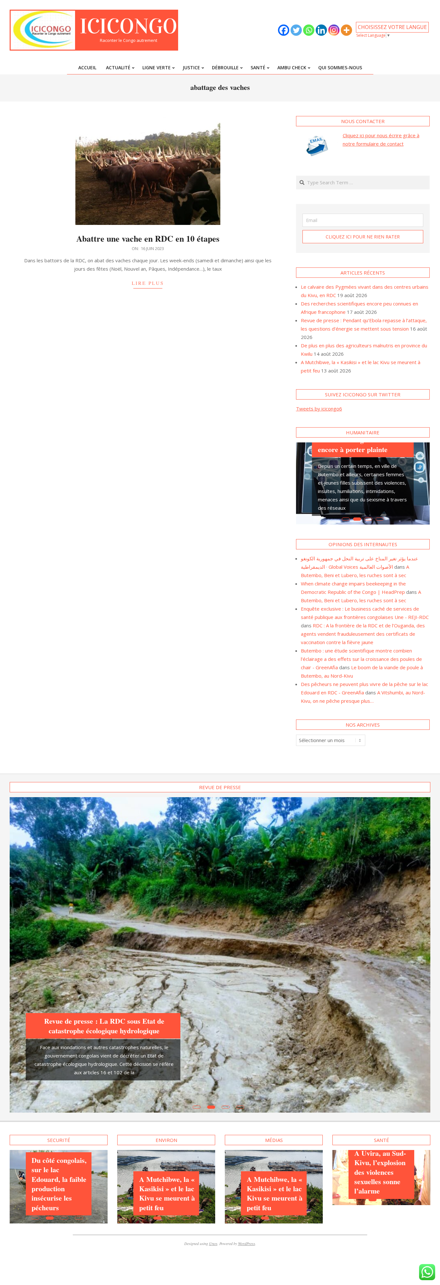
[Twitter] (296, 30)
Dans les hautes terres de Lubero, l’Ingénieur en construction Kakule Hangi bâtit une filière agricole (273, 1099)
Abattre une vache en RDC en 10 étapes (147, 238)
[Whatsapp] (308, 30)
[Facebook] (283, 30)
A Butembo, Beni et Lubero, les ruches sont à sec (165, 1082)
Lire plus (148, 283)
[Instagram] (334, 30)
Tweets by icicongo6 (319, 408)
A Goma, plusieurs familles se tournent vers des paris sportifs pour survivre (363, 443)
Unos (213, 1165)
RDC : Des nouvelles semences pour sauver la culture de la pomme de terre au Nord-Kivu (57, 1073)
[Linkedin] (321, 30)
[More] (346, 30)
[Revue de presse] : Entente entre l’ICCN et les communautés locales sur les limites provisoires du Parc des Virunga (104, 940)
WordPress (246, 1165)
